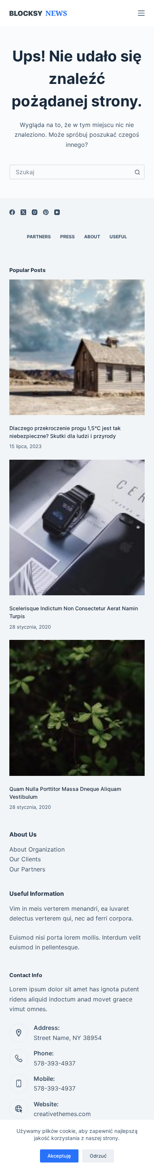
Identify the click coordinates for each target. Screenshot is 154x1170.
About (92, 236)
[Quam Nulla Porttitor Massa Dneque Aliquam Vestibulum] (77, 708)
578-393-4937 (55, 1063)
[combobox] (70, 171)
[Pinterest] (46, 212)
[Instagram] (34, 212)
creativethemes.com (62, 1114)
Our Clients (25, 859)
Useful (118, 236)
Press (67, 236)
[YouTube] (57, 212)
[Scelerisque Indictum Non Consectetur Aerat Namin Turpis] (77, 528)
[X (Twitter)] (23, 212)
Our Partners (27, 869)
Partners (39, 236)
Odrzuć (98, 1156)
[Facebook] (12, 212)
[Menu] (141, 13)
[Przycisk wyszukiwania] (137, 172)
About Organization (37, 849)
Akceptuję (59, 1156)
